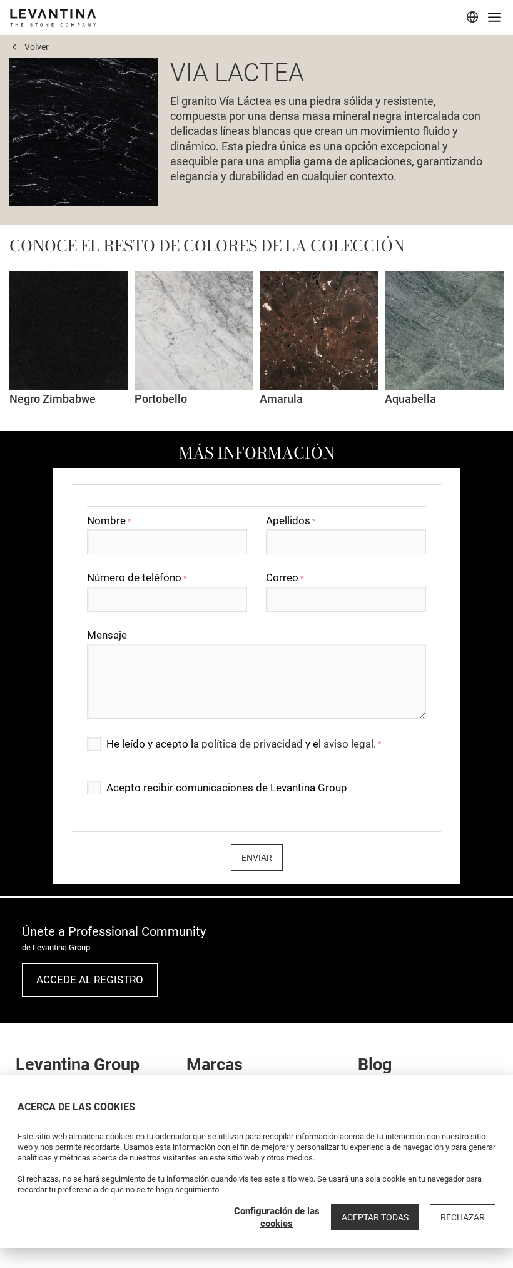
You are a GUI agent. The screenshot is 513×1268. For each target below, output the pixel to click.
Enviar (256, 858)
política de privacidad (252, 744)
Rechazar (462, 1217)
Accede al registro (89, 979)
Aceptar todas (375, 1217)
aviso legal (348, 744)
